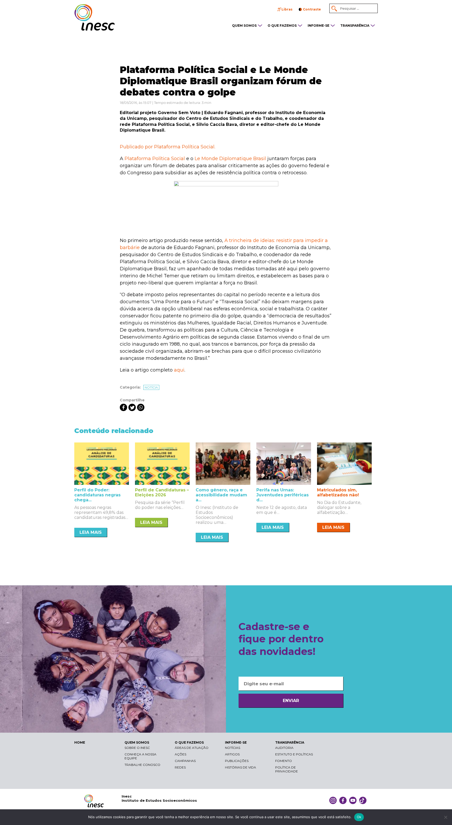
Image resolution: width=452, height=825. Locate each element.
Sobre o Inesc (137, 748)
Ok (359, 817)
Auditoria (284, 748)
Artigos (232, 754)
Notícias (232, 748)
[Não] (445, 817)
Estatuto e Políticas (294, 754)
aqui (179, 370)
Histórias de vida (240, 767)
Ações (180, 754)
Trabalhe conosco (142, 765)
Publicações (236, 761)
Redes (180, 767)
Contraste (312, 9)
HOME (79, 742)
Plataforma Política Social (155, 158)
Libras (286, 9)
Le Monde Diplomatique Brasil (230, 158)
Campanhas (185, 761)
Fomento (283, 761)
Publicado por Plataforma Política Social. (167, 147)
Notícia (151, 387)
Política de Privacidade (286, 769)
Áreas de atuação (191, 748)
